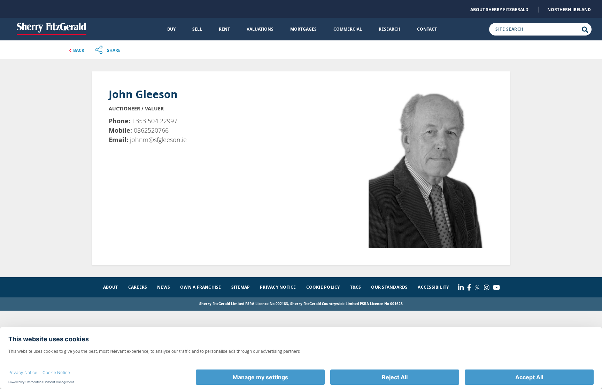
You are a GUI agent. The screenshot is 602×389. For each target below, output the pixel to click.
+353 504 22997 (154, 121)
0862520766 (151, 130)
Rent (224, 29)
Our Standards (389, 287)
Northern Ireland (569, 10)
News (163, 287)
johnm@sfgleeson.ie (158, 139)
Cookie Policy (323, 287)
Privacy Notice (278, 287)
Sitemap (240, 287)
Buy (171, 29)
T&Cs (355, 287)
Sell (197, 29)
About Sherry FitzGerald (499, 10)
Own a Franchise (200, 287)
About (110, 287)
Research (389, 29)
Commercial (347, 29)
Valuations (260, 29)
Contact (427, 29)
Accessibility (433, 287)
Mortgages (303, 29)
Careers (137, 287)
